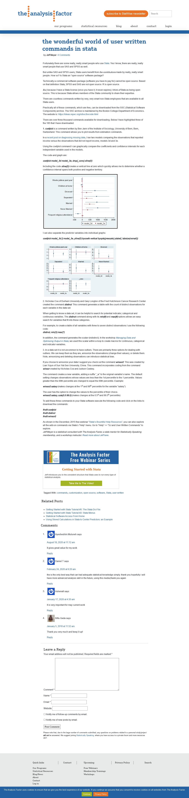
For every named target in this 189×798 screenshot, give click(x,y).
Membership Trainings (95, 771)
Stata (106, 63)
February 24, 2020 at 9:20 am (61, 569)
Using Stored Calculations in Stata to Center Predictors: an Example (79, 519)
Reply (50, 553)
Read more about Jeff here (95, 435)
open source (89, 493)
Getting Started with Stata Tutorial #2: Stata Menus (70, 513)
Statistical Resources (43, 771)
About (35, 777)
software (101, 493)
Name (47, 695)
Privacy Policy (122, 762)
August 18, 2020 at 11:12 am (61, 542)
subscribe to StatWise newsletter (126, 13)
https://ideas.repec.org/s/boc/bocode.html (78, 114)
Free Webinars (91, 768)
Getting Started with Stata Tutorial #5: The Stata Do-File (73, 509)
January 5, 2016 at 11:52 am (61, 626)
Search (148, 762)
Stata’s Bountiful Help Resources (105, 422)
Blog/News (38, 774)
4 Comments (64, 55)
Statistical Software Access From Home (65, 516)
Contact (36, 780)
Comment (49, 689)
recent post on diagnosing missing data (66, 137)
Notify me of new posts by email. (61, 720)
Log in (36, 783)
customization (75, 493)
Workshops (89, 774)
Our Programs (39, 768)
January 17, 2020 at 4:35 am (61, 599)
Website (48, 708)
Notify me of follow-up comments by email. (66, 714)
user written (118, 493)
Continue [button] (86, 794)
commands (62, 493)
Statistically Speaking (85, 735)
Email (47, 702)
